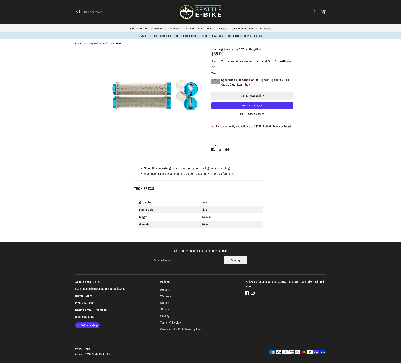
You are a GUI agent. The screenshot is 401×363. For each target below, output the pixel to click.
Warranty (165, 296)
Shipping (165, 309)
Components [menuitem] (174, 28)
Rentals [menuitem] (209, 28)
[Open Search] (78, 11)
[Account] (314, 12)
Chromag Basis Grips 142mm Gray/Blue (103, 43)
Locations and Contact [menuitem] (242, 28)
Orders (78, 348)
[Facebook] (247, 293)
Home (78, 43)
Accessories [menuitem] (156, 28)
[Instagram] (253, 293)
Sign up (236, 260)
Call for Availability (252, 95)
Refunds (165, 303)
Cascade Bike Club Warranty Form (181, 329)
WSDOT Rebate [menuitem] (263, 28)
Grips (219, 73)
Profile (87, 348)
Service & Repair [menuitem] (194, 28)
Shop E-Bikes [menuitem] (137, 28)
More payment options (252, 114)
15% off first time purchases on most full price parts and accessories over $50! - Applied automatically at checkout (200, 35)
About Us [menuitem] (223, 28)
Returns (165, 289)
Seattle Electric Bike (101, 354)
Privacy (164, 316)
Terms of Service (170, 322)
